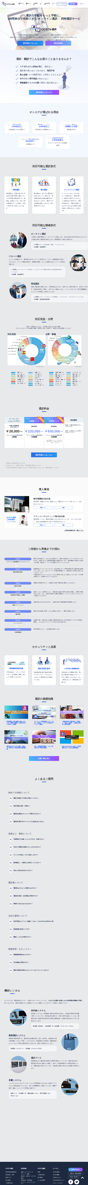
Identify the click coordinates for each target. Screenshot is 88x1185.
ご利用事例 (35, 4)
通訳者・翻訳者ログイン (75, 1176)
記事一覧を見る (44, 758)
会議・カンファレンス (27, 1172)
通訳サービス (21, 4)
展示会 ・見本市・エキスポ (28, 1176)
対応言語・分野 (10, 1174)
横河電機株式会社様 (41, 499)
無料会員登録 (58, 43)
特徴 (39, 1172)
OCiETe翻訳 (41, 1168)
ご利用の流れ (9, 1183)
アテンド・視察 (25, 1174)
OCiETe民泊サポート (58, 1180)
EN (83, 3)
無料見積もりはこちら (30, 43)
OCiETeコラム (57, 1177)
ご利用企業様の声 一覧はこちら (74, 530)
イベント (53, 4)
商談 (22, 1178)
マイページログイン (61, 3)
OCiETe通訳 (9, 1168)
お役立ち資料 (47, 4)
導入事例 (8, 1180)
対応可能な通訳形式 (11, 1172)
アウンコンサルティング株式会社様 (49, 516)
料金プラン (9, 1177)
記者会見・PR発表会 (26, 1180)
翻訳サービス (28, 4)
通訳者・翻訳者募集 (75, 1173)
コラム (41, 4)
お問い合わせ (75, 1169)
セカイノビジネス (58, 1183)
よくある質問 (41, 1180)
